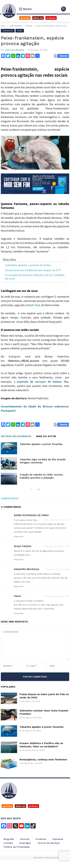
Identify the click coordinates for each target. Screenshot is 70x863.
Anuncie (24, 839)
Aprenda (25, 18)
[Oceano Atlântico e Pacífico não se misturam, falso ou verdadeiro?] (9, 747)
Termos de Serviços (48, 843)
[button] (63, 9)
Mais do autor (46, 436)
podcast (33, 806)
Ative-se (38, 18)
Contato (8, 843)
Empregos (25, 843)
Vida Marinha (16, 26)
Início (3, 26)
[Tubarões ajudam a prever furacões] (9, 448)
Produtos (41, 839)
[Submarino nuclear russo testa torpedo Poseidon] (9, 714)
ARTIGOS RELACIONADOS (16, 436)
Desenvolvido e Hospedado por (47, 858)
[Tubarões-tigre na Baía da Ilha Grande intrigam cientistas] (9, 463)
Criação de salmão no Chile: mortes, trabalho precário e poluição (41, 476)
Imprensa (57, 839)
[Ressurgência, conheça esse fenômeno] (9, 763)
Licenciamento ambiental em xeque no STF (33, 270)
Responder (19, 537)
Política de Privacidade (17, 847)
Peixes (29, 26)
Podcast (51, 18)
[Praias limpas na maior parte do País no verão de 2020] (9, 698)
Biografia (9, 839)
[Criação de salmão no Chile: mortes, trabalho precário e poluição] (9, 479)
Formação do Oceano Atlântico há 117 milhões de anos (34, 276)
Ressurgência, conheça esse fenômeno (43, 759)
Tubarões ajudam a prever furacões (28, 265)
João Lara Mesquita (14, 50)
